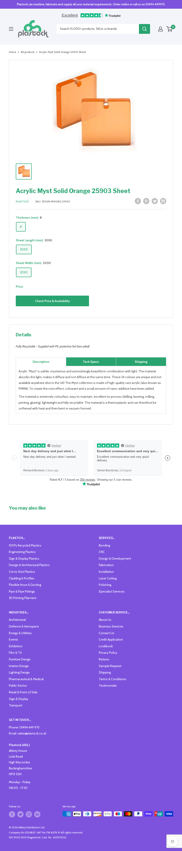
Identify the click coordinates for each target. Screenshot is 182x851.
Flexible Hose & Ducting (25, 585)
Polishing (105, 585)
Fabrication (106, 565)
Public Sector (18, 686)
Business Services (111, 626)
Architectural (17, 620)
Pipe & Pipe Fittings (22, 591)
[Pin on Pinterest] (146, 201)
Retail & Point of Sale (23, 692)
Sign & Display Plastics (24, 559)
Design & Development (115, 559)
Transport (15, 705)
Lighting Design (19, 672)
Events (13, 639)
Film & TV (15, 653)
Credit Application (111, 639)
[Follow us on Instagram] (29, 814)
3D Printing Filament (22, 598)
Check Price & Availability (52, 301)
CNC (102, 552)
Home (12, 52)
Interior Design (19, 666)
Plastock (22, 201)
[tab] (41, 361)
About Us (105, 620)
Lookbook (106, 646)
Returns (104, 659)
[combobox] (98, 29)
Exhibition (15, 646)
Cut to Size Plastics (22, 572)
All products (28, 52)
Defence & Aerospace (24, 626)
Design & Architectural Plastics (29, 565)
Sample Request (110, 666)
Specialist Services (112, 591)
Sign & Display (18, 699)
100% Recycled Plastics (25, 545)
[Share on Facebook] (138, 201)
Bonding (104, 545)
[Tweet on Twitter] (155, 201)
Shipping (105, 672)
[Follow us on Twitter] (20, 814)
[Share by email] (163, 201)
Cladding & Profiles (21, 578)
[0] (169, 29)
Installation (106, 572)
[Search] (144, 29)
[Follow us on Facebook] (12, 814)
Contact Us (106, 633)
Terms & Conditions (112, 679)
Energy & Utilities (20, 633)
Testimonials (108, 686)
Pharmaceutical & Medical (26, 679)
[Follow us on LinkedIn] (37, 814)
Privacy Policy (108, 653)
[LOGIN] (160, 28)
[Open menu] (11, 29)
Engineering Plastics (22, 552)
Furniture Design (20, 659)
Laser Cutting (108, 578)
